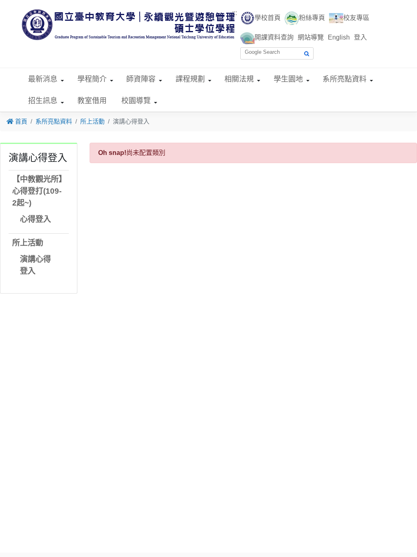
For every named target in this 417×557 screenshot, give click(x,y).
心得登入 (35, 219)
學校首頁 (268, 17)
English (339, 37)
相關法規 (239, 79)
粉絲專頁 (312, 17)
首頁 (20, 121)
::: (234, 12)
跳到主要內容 (19, 4)
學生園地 (288, 79)
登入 (360, 37)
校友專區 (356, 17)
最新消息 (42, 79)
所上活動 (92, 121)
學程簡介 (92, 79)
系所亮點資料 (345, 79)
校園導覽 (136, 101)
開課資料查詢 (274, 37)
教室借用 (92, 101)
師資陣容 (141, 79)
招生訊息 (42, 101)
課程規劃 (190, 79)
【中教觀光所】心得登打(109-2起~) (37, 191)
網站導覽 (311, 37)
